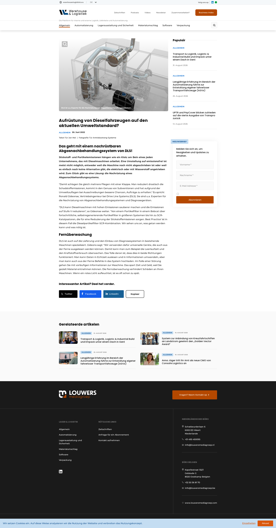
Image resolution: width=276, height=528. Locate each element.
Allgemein (64, 25)
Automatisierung (84, 25)
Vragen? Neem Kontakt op (193, 395)
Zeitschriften (119, 12)
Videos (148, 12)
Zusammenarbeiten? (180, 12)
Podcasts (135, 12)
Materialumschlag (148, 25)
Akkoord (265, 523)
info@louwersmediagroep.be (200, 488)
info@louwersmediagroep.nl (199, 445)
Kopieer (135, 294)
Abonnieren (195, 199)
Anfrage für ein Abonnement (113, 434)
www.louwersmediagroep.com (201, 503)
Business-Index (206, 12)
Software (167, 25)
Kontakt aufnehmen (109, 440)
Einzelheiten (249, 523)
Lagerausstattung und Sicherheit (116, 25)
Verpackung (183, 25)
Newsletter (161, 12)
